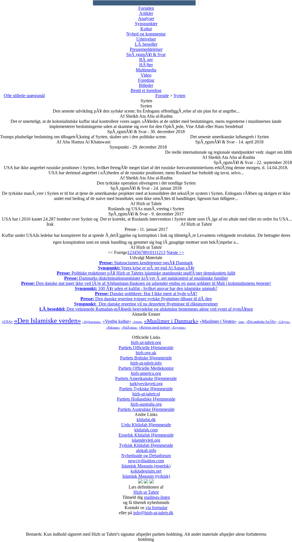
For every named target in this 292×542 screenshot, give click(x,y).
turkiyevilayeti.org (146, 386)
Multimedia (146, 69)
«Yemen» (137, 321)
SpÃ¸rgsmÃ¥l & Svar (146, 54)
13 (163, 252)
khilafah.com (146, 432)
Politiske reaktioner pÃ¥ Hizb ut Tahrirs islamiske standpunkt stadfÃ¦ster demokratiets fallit (146, 273)
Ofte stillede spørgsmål (24, 95)
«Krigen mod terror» (154, 327)
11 (154, 252)
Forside (162, 95)
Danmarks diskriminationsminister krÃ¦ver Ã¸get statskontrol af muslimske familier (146, 278)
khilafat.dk (146, 422)
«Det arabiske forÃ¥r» (261, 322)
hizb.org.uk (146, 355)
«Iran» (241, 321)
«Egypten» (178, 327)
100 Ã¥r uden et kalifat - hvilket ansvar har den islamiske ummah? (146, 288)
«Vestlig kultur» (117, 321)
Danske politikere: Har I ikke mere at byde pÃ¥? (146, 293)
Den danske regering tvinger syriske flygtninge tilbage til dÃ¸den (146, 298)
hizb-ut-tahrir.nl (146, 396)
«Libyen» (284, 321)
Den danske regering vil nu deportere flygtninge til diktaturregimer (146, 303)
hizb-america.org (146, 376)
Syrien (179, 95)
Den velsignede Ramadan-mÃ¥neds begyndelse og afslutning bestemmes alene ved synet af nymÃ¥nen (146, 309)
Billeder (146, 85)
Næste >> (175, 252)
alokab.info (146, 453)
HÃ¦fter (146, 64)
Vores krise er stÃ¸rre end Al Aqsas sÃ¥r (146, 267)
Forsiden (146, 8)
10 (150, 252)
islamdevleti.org (146, 443)
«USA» (7, 321)
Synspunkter (146, 23)
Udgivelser (146, 39)
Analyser (146, 18)
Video (146, 75)
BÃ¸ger (146, 59)
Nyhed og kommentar (146, 33)
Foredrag (146, 80)
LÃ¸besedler (146, 44)
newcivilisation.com (146, 463)
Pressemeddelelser (146, 49)
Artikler (146, 13)
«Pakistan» (113, 327)
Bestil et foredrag (146, 90)
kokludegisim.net (146, 474)
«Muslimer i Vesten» (218, 321)
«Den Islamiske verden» (47, 320)
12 (158, 252)
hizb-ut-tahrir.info (146, 366)
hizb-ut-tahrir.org (146, 345)
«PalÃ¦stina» (129, 327)
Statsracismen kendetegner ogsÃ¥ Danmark (146, 262)
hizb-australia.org (146, 407)
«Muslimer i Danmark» (171, 321)
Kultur (146, 28)
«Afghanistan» (92, 321)
